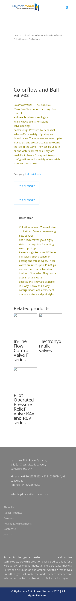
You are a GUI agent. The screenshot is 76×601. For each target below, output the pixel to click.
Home (17, 35)
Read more (26, 186)
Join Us (8, 534)
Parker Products (13, 512)
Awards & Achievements (18, 523)
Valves (38, 35)
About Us (9, 507)
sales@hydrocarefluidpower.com (29, 494)
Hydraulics (27, 35)
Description (26, 218)
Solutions (9, 518)
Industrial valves (52, 35)
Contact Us (10, 529)
